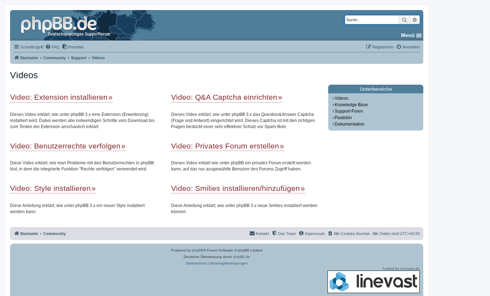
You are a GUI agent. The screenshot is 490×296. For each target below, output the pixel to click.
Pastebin (343, 117)
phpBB (197, 250)
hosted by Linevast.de (401, 269)
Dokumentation (349, 124)
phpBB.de (241, 257)
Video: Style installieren (50, 188)
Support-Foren (349, 111)
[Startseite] (66, 25)
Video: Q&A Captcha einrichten (224, 97)
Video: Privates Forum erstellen (225, 146)
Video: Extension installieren (59, 97)
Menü (408, 35)
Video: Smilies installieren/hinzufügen (235, 188)
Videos (341, 98)
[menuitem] (52, 47)
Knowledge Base (351, 104)
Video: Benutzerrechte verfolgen (65, 146)
